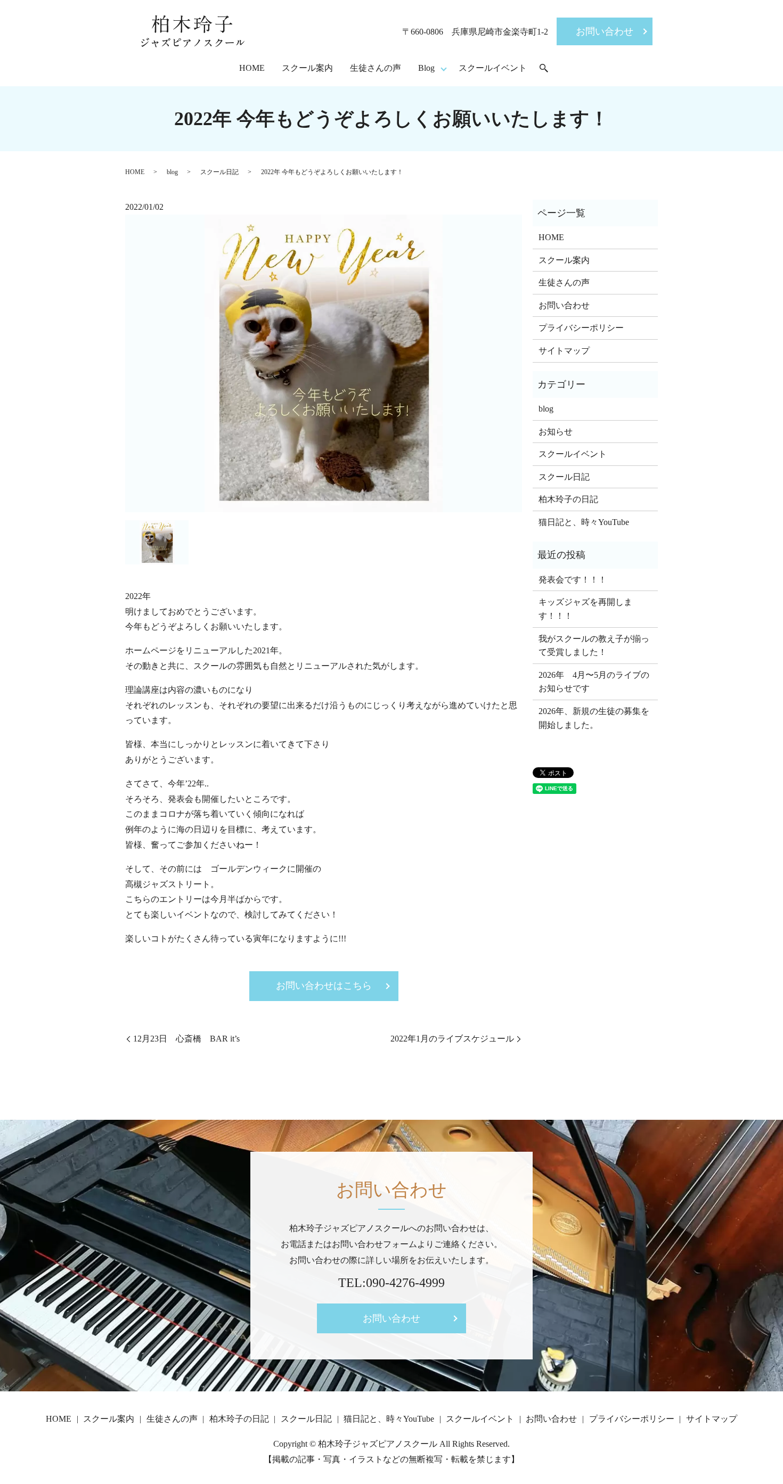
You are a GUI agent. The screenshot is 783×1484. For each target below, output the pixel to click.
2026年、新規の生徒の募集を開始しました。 (594, 718)
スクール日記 (219, 172)
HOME (252, 67)
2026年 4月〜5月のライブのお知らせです (594, 681)
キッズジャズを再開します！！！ (585, 608)
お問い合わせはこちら (324, 985)
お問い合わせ (604, 31)
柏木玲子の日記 (568, 499)
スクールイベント (493, 67)
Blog (426, 67)
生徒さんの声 (375, 67)
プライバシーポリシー (581, 327)
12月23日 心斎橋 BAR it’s (186, 1038)
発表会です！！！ (573, 579)
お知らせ (556, 431)
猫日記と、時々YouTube (584, 522)
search (543, 69)
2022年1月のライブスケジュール (452, 1038)
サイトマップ (564, 350)
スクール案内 (307, 67)
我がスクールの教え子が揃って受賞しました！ (594, 645)
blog (172, 172)
